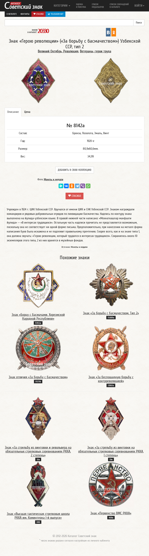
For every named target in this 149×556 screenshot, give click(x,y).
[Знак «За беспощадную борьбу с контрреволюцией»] (111, 348)
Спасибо (40, 14)
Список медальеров (98, 5)
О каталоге (12, 14)
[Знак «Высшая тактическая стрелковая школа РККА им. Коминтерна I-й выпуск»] (38, 484)
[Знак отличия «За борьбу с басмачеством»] (38, 348)
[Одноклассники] (71, 186)
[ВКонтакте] (66, 186)
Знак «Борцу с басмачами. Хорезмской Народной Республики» (38, 317)
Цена (27, 112)
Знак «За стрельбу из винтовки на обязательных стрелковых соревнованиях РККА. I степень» (111, 451)
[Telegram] (77, 186)
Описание (13, 112)
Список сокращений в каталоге (119, 5)
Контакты (25, 14)
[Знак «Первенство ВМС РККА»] (111, 484)
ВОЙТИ (138, 5)
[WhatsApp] (88, 186)
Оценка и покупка (81, 5)
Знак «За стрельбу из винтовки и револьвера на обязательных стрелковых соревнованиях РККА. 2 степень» (38, 451)
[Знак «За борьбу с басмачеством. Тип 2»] (111, 285)
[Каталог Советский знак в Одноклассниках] (113, 32)
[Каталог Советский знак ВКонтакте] (108, 32)
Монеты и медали (53, 179)
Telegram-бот (57, 14)
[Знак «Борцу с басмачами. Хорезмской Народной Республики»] (38, 285)
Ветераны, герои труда (95, 51)
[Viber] (82, 186)
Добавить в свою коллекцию (74, 170)
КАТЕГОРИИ (61, 5)
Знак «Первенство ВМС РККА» (110, 513)
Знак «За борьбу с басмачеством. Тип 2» (111, 313)
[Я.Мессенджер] (61, 186)
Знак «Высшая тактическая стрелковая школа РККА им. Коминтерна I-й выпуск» (38, 516)
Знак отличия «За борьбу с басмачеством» (38, 377)
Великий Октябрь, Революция (58, 51)
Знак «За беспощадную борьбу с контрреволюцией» (110, 379)
